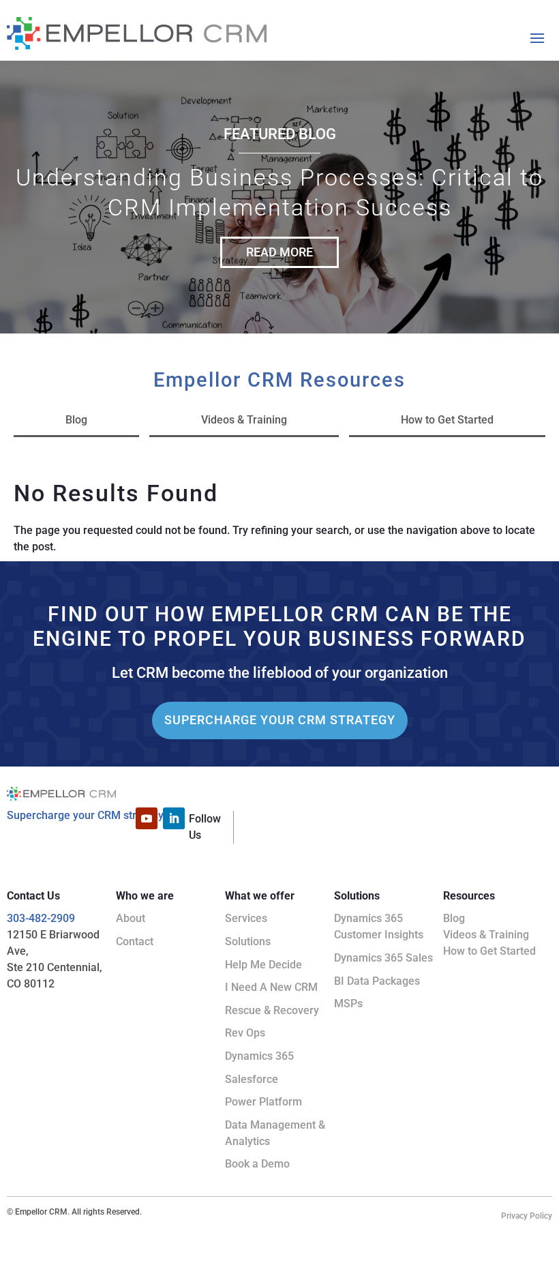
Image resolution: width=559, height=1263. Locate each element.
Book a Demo (257, 1163)
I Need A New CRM (271, 987)
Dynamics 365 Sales (383, 957)
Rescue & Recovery (272, 1010)
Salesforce (251, 1079)
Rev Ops (245, 1032)
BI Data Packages (377, 981)
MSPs (348, 1003)
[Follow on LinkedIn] (174, 818)
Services (246, 918)
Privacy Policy (526, 1216)
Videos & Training (244, 419)
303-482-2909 (41, 918)
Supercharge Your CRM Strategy (279, 720)
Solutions (248, 941)
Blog (76, 419)
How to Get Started (447, 419)
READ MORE (279, 252)
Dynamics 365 (259, 1056)
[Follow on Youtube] (146, 818)
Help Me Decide (263, 964)
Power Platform (263, 1101)
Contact (134, 941)
